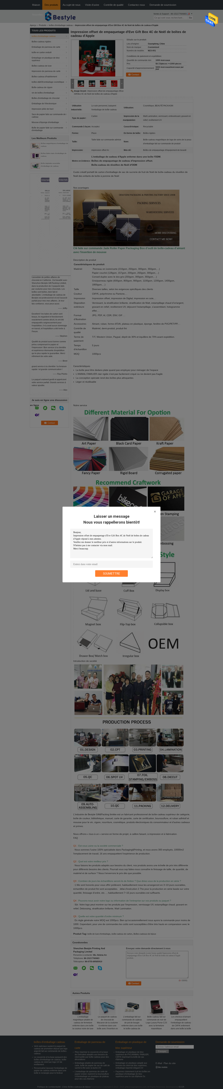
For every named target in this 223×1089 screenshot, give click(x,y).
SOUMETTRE (111, 573)
